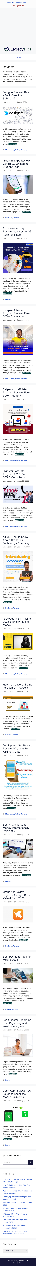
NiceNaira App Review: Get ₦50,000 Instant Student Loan (17, 163)
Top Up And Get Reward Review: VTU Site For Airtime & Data (18, 748)
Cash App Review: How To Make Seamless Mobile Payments (17, 1094)
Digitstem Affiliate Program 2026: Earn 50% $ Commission (15, 474)
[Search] (30, 1162)
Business (8, 218)
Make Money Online (12, 150)
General (8, 735)
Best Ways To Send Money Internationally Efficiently (16, 828)
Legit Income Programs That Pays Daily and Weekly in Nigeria (17, 1023)
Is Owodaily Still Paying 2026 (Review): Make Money (17, 622)
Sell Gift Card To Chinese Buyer (16, 2)
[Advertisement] (18, 26)
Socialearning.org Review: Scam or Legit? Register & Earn (17, 231)
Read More (12, 144)
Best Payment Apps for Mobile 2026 (17, 958)
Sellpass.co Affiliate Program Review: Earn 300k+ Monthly (16, 392)
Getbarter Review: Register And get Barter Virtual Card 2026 (17, 895)
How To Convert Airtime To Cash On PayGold (17, 686)
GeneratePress (18, 1263)
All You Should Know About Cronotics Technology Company (16, 540)
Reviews (24, 150)
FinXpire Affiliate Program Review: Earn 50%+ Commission (16, 313)
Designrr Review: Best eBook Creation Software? (16, 95)
